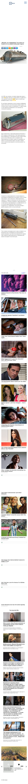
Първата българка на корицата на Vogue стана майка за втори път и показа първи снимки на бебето (13, 664)
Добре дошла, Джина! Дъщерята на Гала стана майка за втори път (13, 644)
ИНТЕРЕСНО (15, 46)
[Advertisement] (14, 24)
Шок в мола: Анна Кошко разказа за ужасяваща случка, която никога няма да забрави (14, 624)
